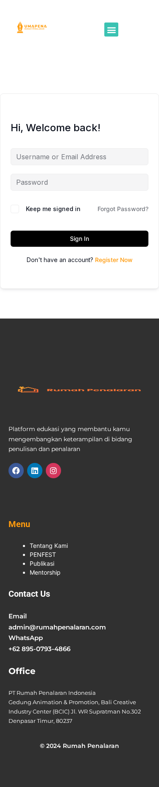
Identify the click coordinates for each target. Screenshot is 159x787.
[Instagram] (53, 470)
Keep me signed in (53, 208)
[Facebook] (16, 470)
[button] (111, 30)
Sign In (79, 238)
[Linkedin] (34, 470)
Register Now (114, 259)
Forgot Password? (123, 208)
